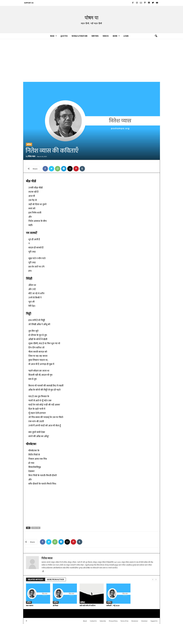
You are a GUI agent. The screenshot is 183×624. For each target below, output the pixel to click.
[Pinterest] (145, 3)
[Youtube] (157, 3)
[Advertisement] (91, 60)
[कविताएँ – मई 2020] (118, 594)
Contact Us (93, 621)
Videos (106, 35)
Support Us (28, 2)
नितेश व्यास (31, 156)
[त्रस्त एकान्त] (38, 594)
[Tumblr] (82, 168)
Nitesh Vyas (35, 528)
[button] (156, 36)
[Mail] (141, 3)
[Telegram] (63, 168)
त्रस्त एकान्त (29, 605)
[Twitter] (153, 3)
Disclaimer (134, 621)
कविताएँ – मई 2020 (112, 605)
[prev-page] (152, 579)
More (115, 35)
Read (52, 35)
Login (126, 35)
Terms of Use (124, 621)
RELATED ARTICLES (35, 579)
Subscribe (103, 621)
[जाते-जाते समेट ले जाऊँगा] (92, 594)
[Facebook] (133, 3)
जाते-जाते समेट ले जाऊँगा (87, 605)
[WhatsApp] (57, 168)
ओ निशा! (55, 605)
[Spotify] (149, 3)
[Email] (70, 168)
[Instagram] (137, 3)
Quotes (64, 35)
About (85, 621)
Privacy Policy (113, 621)
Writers (95, 35)
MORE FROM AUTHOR (55, 579)
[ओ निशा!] (65, 594)
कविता (29, 144)
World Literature (79, 35)
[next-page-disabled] (156, 579)
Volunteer (144, 621)
